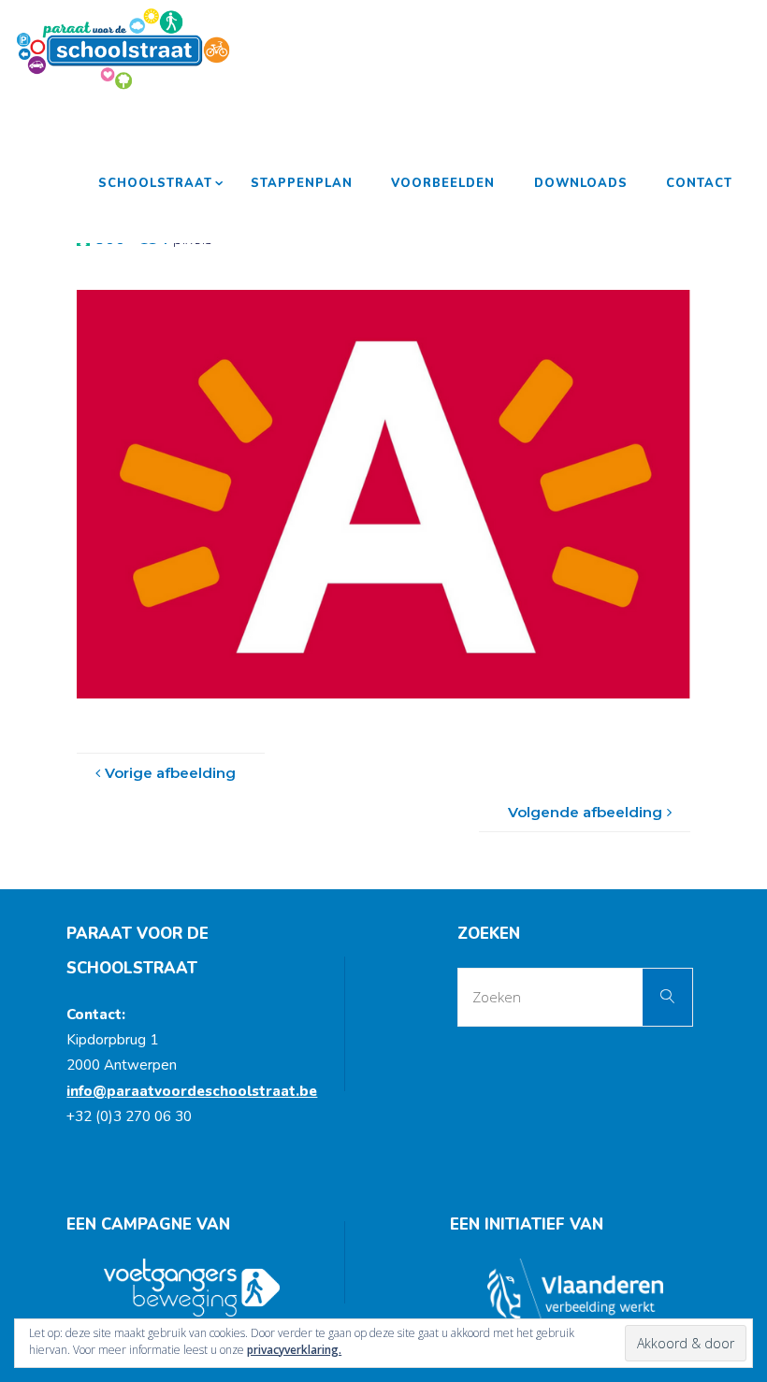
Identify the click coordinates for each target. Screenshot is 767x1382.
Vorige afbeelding (170, 773)
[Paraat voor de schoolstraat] (123, 48)
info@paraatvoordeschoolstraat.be (191, 1091)
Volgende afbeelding (585, 812)
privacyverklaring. (294, 1350)
